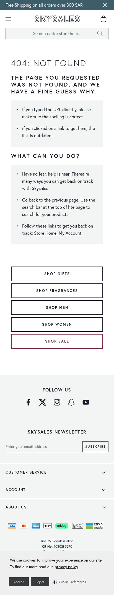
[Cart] (103, 19)
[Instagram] (57, 402)
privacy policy (66, 566)
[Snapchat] (71, 402)
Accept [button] (19, 582)
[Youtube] (85, 402)
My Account (70, 233)
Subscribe (95, 446)
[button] (69, 581)
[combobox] (57, 33)
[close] (105, 5)
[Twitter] (42, 402)
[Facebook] (28, 402)
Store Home (45, 233)
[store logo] (57, 18)
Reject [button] (40, 582)
